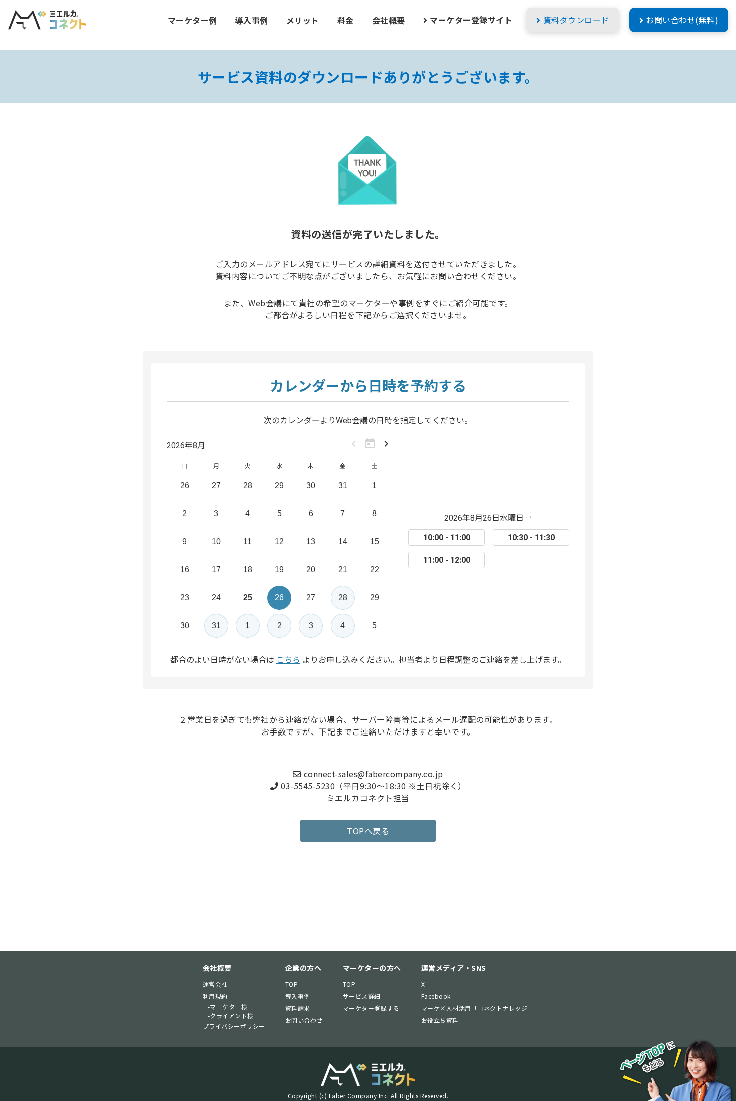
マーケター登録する (371, 1008)
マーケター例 (192, 20)
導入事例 (251, 20)
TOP (291, 984)
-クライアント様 (231, 1015)
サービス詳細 (362, 996)
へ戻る (368, 831)
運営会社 (215, 984)
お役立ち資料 (440, 1020)
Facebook (436, 996)
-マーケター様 (228, 1006)
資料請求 (297, 1008)
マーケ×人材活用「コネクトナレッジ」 (477, 1008)
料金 (345, 20)
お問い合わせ (304, 1020)
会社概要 (388, 20)
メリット (302, 20)
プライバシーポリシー (234, 1026)
